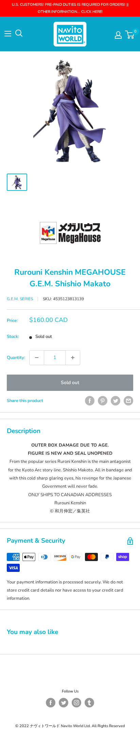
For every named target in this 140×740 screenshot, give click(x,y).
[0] (130, 35)
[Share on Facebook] (89, 400)
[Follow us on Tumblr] (89, 702)
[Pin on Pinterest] (102, 400)
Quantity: (16, 358)
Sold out (70, 382)
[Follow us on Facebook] (50, 702)
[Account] (118, 35)
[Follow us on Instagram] (76, 702)
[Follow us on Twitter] (63, 702)
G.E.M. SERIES (20, 299)
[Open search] (19, 33)
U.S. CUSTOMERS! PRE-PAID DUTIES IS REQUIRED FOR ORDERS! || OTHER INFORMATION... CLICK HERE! (70, 8)
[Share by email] (128, 400)
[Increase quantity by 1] (73, 357)
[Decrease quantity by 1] (37, 357)
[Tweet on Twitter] (115, 400)
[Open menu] (7, 33)
